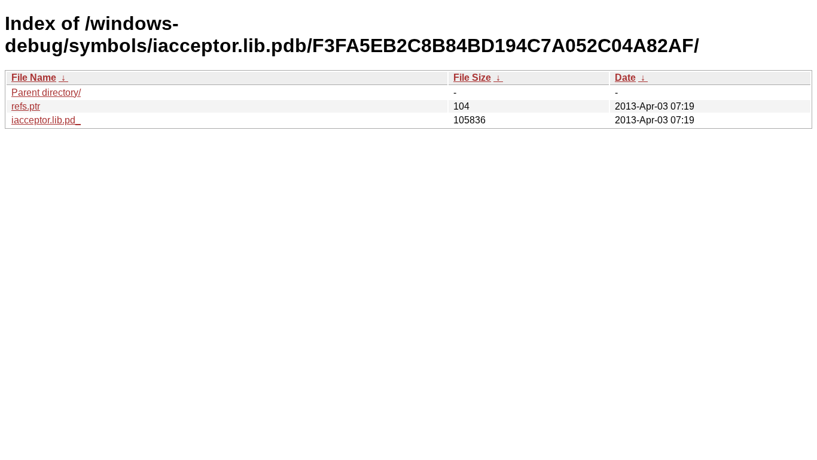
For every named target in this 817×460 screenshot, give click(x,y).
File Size (472, 77)
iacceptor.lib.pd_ (46, 120)
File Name (33, 77)
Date (625, 77)
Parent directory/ (46, 92)
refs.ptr (25, 106)
